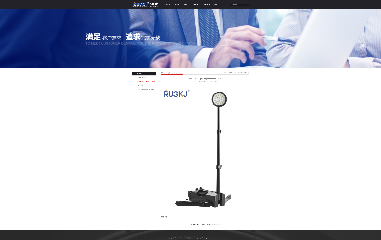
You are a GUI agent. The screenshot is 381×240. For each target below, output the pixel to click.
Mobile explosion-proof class (146, 81)
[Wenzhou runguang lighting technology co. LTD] (147, 6)
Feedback (195, 5)
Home (225, 72)
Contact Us (206, 5)
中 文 (216, 5)
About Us (167, 5)
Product (176, 5)
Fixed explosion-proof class (145, 89)
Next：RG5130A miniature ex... (210, 224)
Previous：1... (195, 224)
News (185, 5)
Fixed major (140, 85)
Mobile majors (141, 77)
